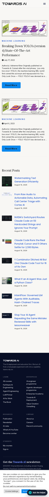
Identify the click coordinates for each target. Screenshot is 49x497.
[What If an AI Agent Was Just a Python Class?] (7, 279)
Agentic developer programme (34, 388)
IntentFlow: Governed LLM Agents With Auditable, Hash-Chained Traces (28, 299)
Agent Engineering (11, 391)
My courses (7, 445)
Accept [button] (26, 491)
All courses (7, 381)
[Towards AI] (14, 4)
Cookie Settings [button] (11, 491)
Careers (29, 422)
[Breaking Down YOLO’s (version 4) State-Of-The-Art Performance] (24, 21)
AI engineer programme (31, 382)
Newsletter (7, 422)
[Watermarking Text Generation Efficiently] (7, 178)
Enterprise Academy (34, 394)
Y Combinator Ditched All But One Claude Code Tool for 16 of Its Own (30, 263)
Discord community (34, 426)
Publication (7, 419)
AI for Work (7, 398)
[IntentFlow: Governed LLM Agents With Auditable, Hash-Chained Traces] (7, 295)
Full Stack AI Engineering (8, 386)
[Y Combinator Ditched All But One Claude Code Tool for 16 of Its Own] (7, 259)
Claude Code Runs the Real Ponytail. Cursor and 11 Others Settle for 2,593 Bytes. (30, 244)
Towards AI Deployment (31, 398)
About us (30, 419)
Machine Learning (13, 41)
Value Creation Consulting (32, 405)
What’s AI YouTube (10, 430)
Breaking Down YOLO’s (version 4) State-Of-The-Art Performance (23, 50)
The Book (7, 402)
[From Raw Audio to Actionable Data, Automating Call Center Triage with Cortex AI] (7, 194)
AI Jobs (6, 426)
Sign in (5, 449)
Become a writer (10, 433)
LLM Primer (7, 395)
